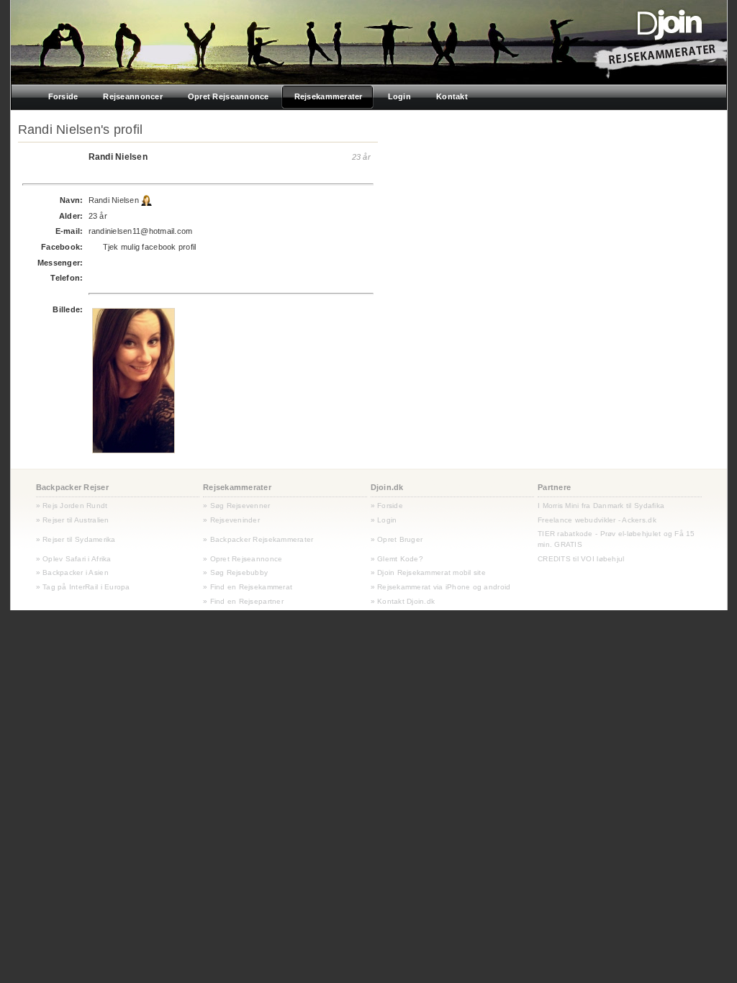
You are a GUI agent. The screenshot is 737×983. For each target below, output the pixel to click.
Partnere (554, 487)
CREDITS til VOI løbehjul (581, 559)
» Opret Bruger (397, 539)
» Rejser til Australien (72, 520)
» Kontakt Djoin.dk (403, 601)
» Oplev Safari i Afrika (74, 559)
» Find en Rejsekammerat (247, 587)
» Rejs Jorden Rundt (72, 505)
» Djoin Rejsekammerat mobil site (429, 572)
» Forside (387, 505)
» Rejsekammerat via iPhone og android (441, 587)
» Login (384, 520)
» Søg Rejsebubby (235, 572)
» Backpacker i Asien (72, 572)
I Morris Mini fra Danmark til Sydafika (601, 505)
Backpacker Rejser (72, 487)
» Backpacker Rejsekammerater (258, 539)
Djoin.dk (387, 487)
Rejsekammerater (237, 487)
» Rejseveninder (231, 520)
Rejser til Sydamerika (78, 539)
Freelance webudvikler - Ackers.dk (597, 520)
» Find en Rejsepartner (243, 601)
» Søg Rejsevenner (237, 505)
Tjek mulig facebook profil (149, 247)
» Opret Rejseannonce (242, 559)
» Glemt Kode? (397, 559)
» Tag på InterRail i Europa (83, 587)
